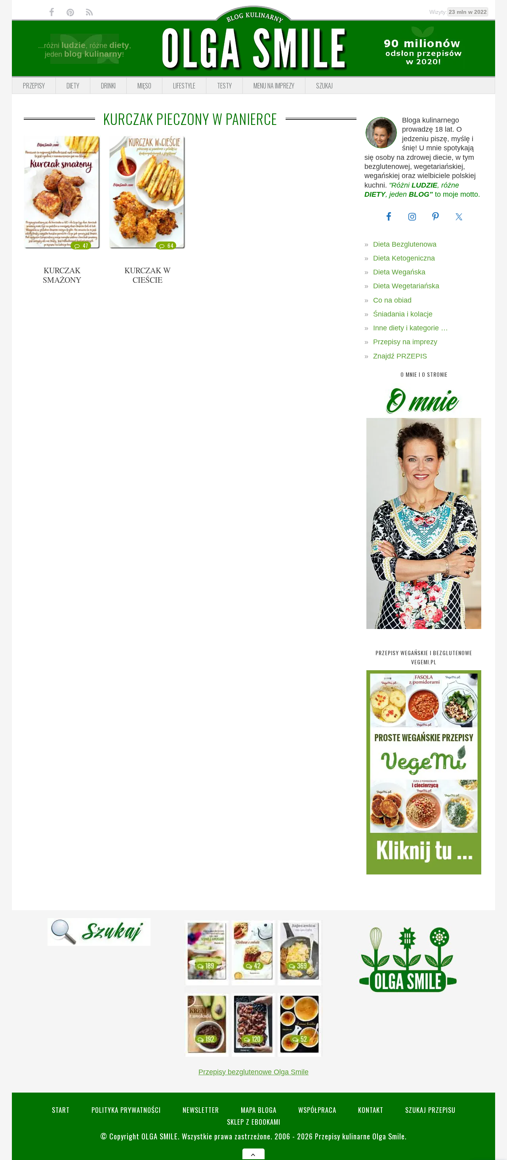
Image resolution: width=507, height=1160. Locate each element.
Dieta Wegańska (399, 272)
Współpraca (317, 1110)
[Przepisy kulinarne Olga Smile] (253, 49)
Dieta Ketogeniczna (404, 258)
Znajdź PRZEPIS (400, 356)
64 (170, 245)
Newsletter (201, 1110)
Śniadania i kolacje (403, 314)
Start (61, 1110)
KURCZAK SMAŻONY (62, 275)
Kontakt (370, 1110)
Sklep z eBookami (253, 1122)
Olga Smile (159, 1136)
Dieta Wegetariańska (406, 286)
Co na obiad (392, 300)
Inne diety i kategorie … (410, 328)
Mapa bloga (258, 1110)
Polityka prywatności (126, 1110)
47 (85, 245)
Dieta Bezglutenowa (404, 244)
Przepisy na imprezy (405, 342)
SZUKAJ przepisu (430, 1110)
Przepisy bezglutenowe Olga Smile (253, 1072)
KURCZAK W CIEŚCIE (147, 275)
